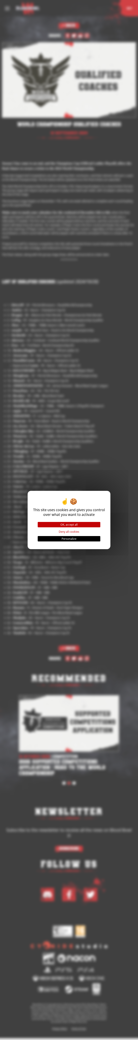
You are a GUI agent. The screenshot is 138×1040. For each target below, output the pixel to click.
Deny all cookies (69, 532)
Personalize (69, 539)
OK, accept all (69, 524)
